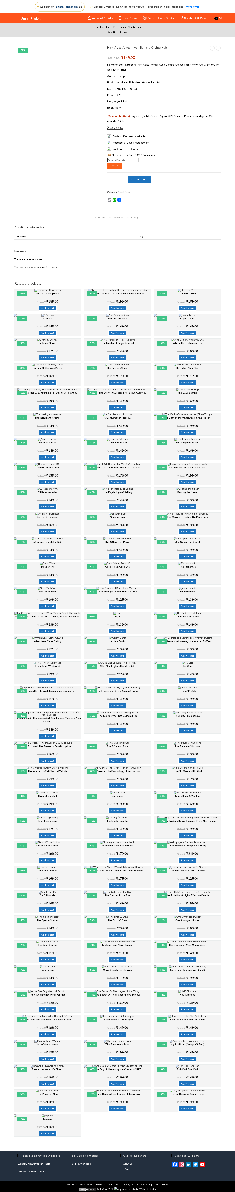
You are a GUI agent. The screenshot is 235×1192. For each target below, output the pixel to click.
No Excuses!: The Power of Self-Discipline (47, 746)
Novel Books (120, 32)
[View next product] (218, 48)
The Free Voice (187, 293)
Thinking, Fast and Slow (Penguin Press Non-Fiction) (187, 821)
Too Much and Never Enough (117, 945)
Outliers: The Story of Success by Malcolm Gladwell (117, 393)
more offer (192, 6)
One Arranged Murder (187, 920)
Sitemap (145, 1184)
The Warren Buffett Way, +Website (47, 771)
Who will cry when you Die (187, 343)
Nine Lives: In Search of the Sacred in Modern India (117, 293)
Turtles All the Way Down (47, 368)
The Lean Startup (47, 945)
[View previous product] (212, 48)
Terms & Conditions (107, 1184)
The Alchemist (187, 566)
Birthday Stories (47, 343)
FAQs (126, 1169)
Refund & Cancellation (80, 1184)
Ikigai (117, 616)
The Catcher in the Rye (117, 895)
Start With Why (47, 591)
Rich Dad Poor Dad (187, 1069)
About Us (127, 1164)
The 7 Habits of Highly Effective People (187, 895)
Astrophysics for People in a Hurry (187, 845)
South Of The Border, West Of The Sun (117, 467)
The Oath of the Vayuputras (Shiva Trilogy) (187, 417)
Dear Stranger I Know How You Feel (117, 591)
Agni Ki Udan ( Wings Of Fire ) (187, 1044)
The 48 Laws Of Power (117, 542)
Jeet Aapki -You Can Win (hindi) (187, 970)
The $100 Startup (187, 393)
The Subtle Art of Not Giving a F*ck (117, 716)
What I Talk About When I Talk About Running (117, 870)
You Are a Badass (117, 318)
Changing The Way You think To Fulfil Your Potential (48, 393)
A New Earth (117, 641)
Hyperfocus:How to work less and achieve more (47, 691)
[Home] (109, 32)
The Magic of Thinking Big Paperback (187, 517)
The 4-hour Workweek (47, 666)
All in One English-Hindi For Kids (117, 666)
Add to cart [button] (47, 308)
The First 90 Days (117, 920)
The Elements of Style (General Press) (117, 691)
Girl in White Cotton (47, 845)
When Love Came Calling (47, 641)
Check (115, 165)
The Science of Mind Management (187, 945)
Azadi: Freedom (47, 442)
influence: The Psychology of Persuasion (117, 771)
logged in (34, 267)
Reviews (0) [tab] (133, 217)
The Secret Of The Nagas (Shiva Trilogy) (117, 994)
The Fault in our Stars (117, 1044)
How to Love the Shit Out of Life (187, 1019)
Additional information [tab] (109, 217)
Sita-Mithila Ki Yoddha (187, 796)
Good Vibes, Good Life (117, 566)
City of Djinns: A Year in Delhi (188, 1094)
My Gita (187, 666)
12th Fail (47, 318)
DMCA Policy (161, 1184)
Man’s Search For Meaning (117, 970)
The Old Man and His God (187, 771)
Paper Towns (187, 318)
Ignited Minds (187, 591)
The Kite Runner (48, 870)
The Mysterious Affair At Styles (187, 870)
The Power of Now (47, 1094)
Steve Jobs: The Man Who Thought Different (47, 1019)
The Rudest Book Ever (187, 616)
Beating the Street (187, 492)
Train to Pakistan (117, 442)
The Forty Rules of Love (187, 716)
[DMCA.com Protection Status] (87, 1189)
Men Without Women (47, 1044)
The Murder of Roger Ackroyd (117, 343)
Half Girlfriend (187, 994)
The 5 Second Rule (117, 746)
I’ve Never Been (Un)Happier (117, 1019)
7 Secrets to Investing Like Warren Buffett (187, 641)
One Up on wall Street (187, 542)
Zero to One (47, 970)
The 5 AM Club (187, 691)
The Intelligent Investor (47, 417)
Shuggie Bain (117, 517)
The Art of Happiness (47, 293)
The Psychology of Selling (117, 492)
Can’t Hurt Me (47, 895)
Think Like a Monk (47, 796)
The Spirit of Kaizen (47, 920)
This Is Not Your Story (187, 368)
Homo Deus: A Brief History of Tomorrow (117, 1094)
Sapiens (47, 1119)
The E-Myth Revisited (187, 442)
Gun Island (117, 796)
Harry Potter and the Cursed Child (187, 467)
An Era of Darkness (47, 517)
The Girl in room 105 (47, 467)
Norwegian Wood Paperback (117, 845)
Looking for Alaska (117, 821)
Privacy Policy (130, 1184)
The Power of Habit (117, 368)
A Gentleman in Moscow (117, 417)
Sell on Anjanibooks (82, 1164)
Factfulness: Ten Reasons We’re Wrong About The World (47, 616)
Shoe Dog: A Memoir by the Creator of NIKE (117, 1069)
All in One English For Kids (47, 542)
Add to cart (139, 179)
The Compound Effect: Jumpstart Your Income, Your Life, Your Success (47, 719)
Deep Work (47, 566)
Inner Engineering (47, 821)
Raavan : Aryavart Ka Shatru (47, 1069)
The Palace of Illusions (187, 746)
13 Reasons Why (47, 492)
